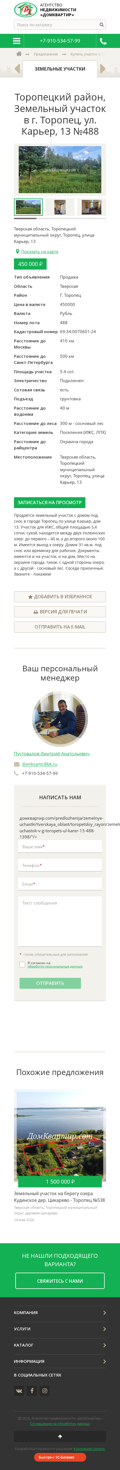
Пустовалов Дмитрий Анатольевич (52, 753)
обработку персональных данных (55, 966)
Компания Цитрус (89, 1448)
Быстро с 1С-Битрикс (57, 1457)
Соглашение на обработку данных (60, 1423)
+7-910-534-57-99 (60, 40)
